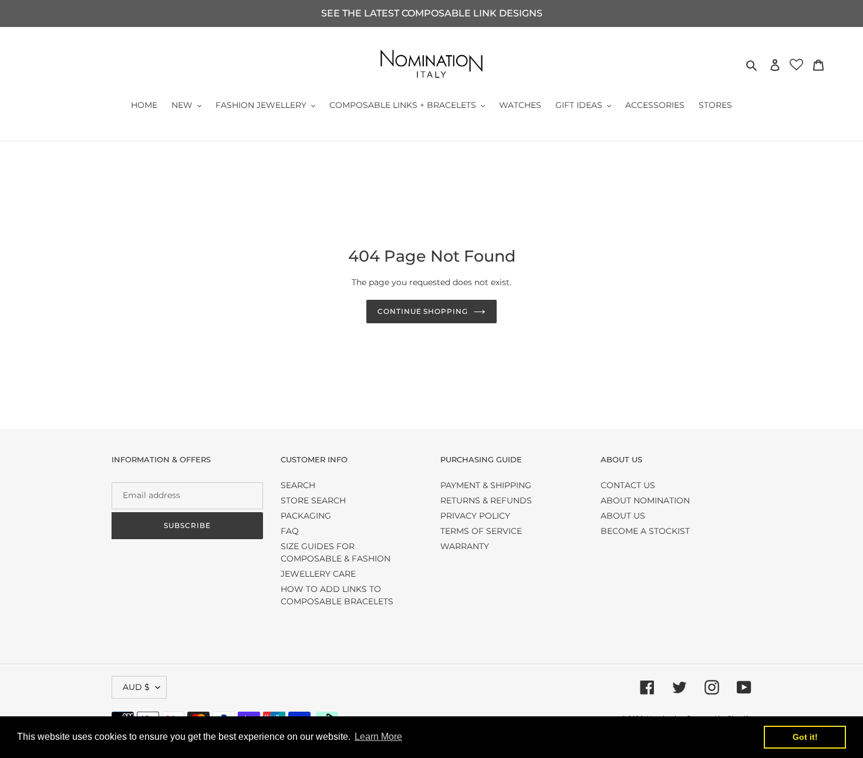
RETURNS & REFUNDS (486, 500)
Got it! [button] (805, 737)
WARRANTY (464, 546)
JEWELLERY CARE (318, 573)
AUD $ (136, 687)
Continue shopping (422, 311)
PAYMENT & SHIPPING (485, 485)
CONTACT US (628, 485)
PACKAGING (306, 515)
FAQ (290, 531)
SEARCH (298, 485)
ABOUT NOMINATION (645, 500)
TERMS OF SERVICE (481, 531)
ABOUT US (623, 515)
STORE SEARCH (313, 500)
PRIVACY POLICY (475, 515)
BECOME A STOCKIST (645, 531)
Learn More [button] (378, 737)
